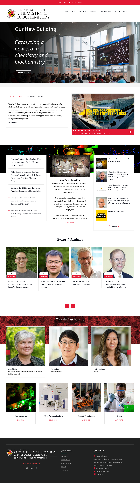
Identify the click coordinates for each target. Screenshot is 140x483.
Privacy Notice (65, 460)
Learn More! (70, 223)
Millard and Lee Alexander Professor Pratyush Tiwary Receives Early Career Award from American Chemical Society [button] (26, 176)
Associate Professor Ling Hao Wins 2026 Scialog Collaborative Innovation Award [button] (26, 213)
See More (114, 226)
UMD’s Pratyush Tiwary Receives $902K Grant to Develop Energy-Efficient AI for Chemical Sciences (119, 200)
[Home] (28, 13)
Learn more (20, 420)
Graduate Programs (15, 96)
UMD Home (64, 456)
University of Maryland (70, 2)
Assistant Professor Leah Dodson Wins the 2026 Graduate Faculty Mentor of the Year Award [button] (26, 162)
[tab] (26, 162)
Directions (99, 474)
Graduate (93, 11)
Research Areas (21, 416)
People (74, 11)
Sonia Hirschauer (99, 369)
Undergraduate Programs (35, 96)
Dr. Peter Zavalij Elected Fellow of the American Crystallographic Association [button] (26, 189)
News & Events (120, 11)
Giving (119, 416)
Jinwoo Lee (55, 369)
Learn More (23, 73)
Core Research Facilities (53, 416)
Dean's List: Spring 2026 (116, 211)
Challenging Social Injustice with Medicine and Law (118, 160)
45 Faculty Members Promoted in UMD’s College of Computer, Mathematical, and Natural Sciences (120, 187)
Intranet (63, 467)
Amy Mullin (12, 369)
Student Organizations (86, 416)
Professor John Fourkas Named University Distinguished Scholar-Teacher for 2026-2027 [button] (24, 201)
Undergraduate (106, 11)
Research (83, 11)
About (66, 11)
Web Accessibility (66, 463)
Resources (64, 470)
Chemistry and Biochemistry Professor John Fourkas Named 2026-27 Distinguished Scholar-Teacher (118, 175)
